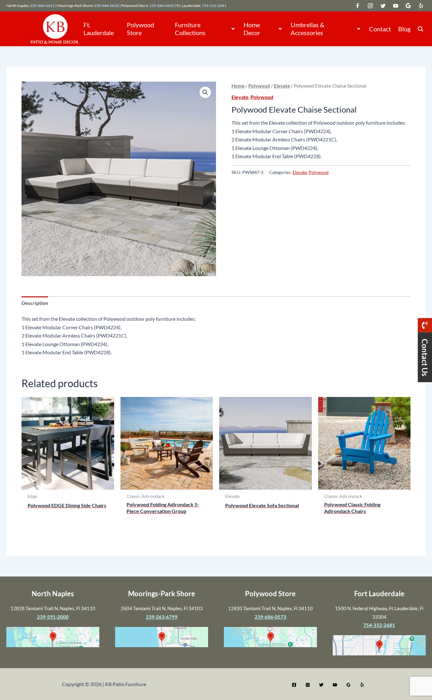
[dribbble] (408, 5)
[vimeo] (395, 5)
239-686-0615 (42, 5)
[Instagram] (307, 685)
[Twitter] (321, 685)
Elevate (282, 86)
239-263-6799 (161, 617)
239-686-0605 (161, 5)
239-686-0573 (270, 617)
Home (237, 86)
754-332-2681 (214, 5)
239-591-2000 (53, 617)
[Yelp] (362, 685)
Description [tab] (35, 303)
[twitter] (357, 5)
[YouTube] (335, 685)
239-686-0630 (106, 5)
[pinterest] (420, 5)
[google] (383, 5)
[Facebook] (294, 685)
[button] (232, 28)
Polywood (259, 86)
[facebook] (370, 5)
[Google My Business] (348, 685)
